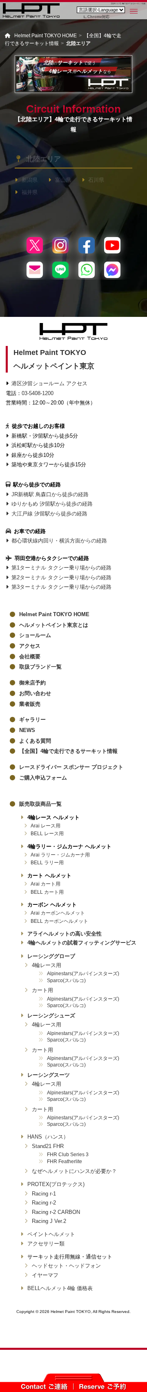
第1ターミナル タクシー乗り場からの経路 (61, 568)
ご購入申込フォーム (43, 778)
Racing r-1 (44, 1194)
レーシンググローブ (51, 956)
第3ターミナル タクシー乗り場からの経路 (61, 587)
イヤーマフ (45, 1275)
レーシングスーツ (48, 1075)
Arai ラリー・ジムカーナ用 (60, 854)
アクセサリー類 (46, 1244)
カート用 (42, 990)
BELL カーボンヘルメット (59, 921)
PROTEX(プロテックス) (56, 1184)
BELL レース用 (47, 833)
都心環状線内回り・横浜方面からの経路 (59, 541)
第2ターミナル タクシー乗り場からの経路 (61, 577)
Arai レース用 (45, 825)
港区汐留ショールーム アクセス (49, 383)
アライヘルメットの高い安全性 (64, 934)
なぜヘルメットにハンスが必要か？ (74, 1171)
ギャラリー (32, 719)
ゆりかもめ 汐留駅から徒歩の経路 (52, 504)
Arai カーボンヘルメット (58, 912)
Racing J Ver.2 (49, 1221)
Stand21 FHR (48, 1146)
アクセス (29, 646)
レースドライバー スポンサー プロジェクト (71, 767)
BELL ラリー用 (47, 862)
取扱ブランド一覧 (40, 667)
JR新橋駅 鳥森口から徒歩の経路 (50, 494)
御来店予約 (32, 683)
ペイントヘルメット (51, 1234)
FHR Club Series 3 (68, 1154)
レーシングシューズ (51, 1015)
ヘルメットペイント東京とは (53, 625)
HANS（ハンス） (48, 1137)
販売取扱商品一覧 (40, 804)
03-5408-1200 (37, 393)
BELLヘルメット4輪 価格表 (60, 1288)
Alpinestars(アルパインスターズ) (83, 973)
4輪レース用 (46, 965)
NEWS (27, 730)
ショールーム (35, 635)
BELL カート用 (47, 892)
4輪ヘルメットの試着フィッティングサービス (81, 943)
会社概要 (29, 656)
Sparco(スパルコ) (66, 980)
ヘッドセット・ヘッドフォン (66, 1266)
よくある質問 (35, 741)
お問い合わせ (35, 693)
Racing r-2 (44, 1203)
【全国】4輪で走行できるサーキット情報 (68, 751)
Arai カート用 (45, 883)
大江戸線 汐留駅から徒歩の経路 (49, 514)
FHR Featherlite (64, 1161)
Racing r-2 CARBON (56, 1212)
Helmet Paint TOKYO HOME (54, 614)
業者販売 (29, 704)
